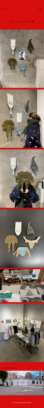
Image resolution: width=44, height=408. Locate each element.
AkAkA (5, 9)
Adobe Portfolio (26, 403)
